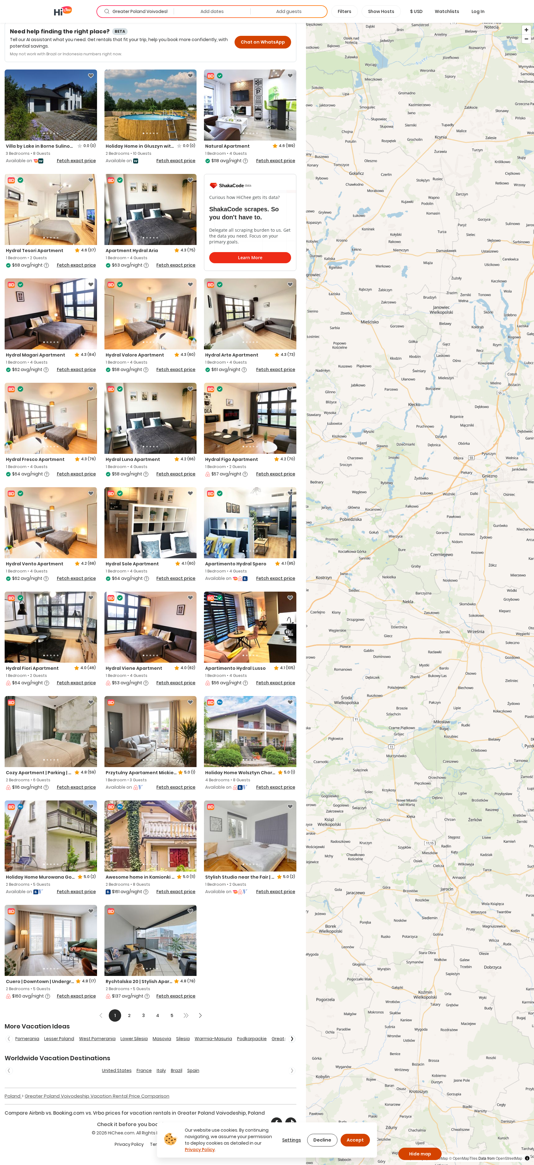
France (144, 1070)
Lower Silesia (134, 1039)
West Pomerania (97, 1039)
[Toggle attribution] (527, 1158)
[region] (420, 593)
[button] (416, 11)
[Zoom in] (526, 29)
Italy (161, 1070)
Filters (344, 11)
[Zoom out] (526, 38)
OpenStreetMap (509, 1158)
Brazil (176, 1070)
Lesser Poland (59, 1039)
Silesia (183, 1039)
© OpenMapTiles (463, 1158)
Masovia (162, 1039)
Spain (193, 1070)
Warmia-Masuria (213, 1039)
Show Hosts (381, 11)
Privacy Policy (129, 1144)
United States (117, 1070)
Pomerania (27, 1039)
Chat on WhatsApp (263, 42)
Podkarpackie (252, 1039)
